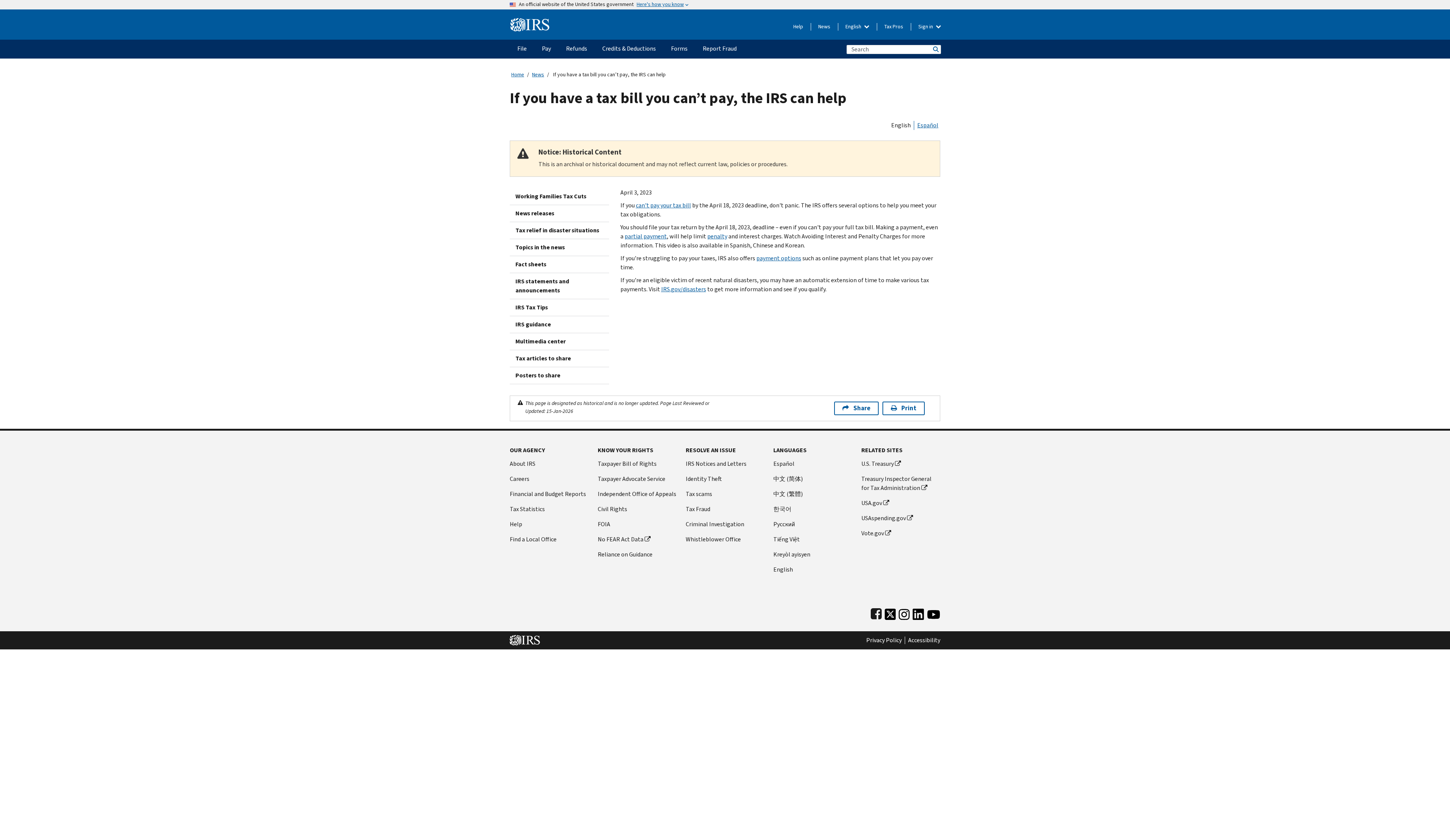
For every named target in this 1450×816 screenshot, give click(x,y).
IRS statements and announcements (542, 285)
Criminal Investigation (715, 524)
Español (927, 125)
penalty (717, 236)
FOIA (604, 524)
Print (908, 408)
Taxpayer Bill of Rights (627, 464)
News (824, 26)
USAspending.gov (883, 518)
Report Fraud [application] (720, 49)
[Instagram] (904, 612)
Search (935, 49)
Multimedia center (540, 341)
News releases (534, 213)
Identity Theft (704, 479)
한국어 (782, 509)
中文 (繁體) (788, 494)
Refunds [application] (576, 49)
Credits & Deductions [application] (629, 49)
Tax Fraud (698, 509)
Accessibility (924, 640)
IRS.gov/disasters (683, 289)
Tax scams (699, 494)
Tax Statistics (527, 509)
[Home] (530, 21)
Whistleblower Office (713, 539)
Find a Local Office (533, 539)
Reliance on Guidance (625, 554)
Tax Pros (893, 26)
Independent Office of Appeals (637, 494)
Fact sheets (530, 264)
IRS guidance (533, 324)
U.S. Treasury (877, 464)
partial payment (646, 236)
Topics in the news (540, 247)
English (853, 26)
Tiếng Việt (786, 539)
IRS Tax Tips (531, 307)
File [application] (522, 49)
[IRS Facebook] (876, 612)
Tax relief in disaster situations (557, 230)
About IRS (522, 464)
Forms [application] (679, 49)
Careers (519, 479)
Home (517, 74)
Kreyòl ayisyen (791, 554)
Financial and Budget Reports (548, 494)
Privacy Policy (884, 640)
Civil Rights (612, 509)
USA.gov (871, 503)
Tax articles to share (543, 358)
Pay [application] (546, 49)
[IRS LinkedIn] (918, 612)
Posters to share (537, 375)
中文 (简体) (788, 479)
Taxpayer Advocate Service (631, 479)
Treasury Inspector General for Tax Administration (896, 483)
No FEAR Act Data (620, 539)
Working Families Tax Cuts (550, 196)
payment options (778, 258)
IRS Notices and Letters (716, 464)
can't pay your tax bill (663, 205)
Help (798, 26)
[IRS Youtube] (933, 612)
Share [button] (861, 408)
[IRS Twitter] (890, 612)
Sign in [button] (926, 26)
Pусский (784, 524)
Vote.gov (872, 533)
